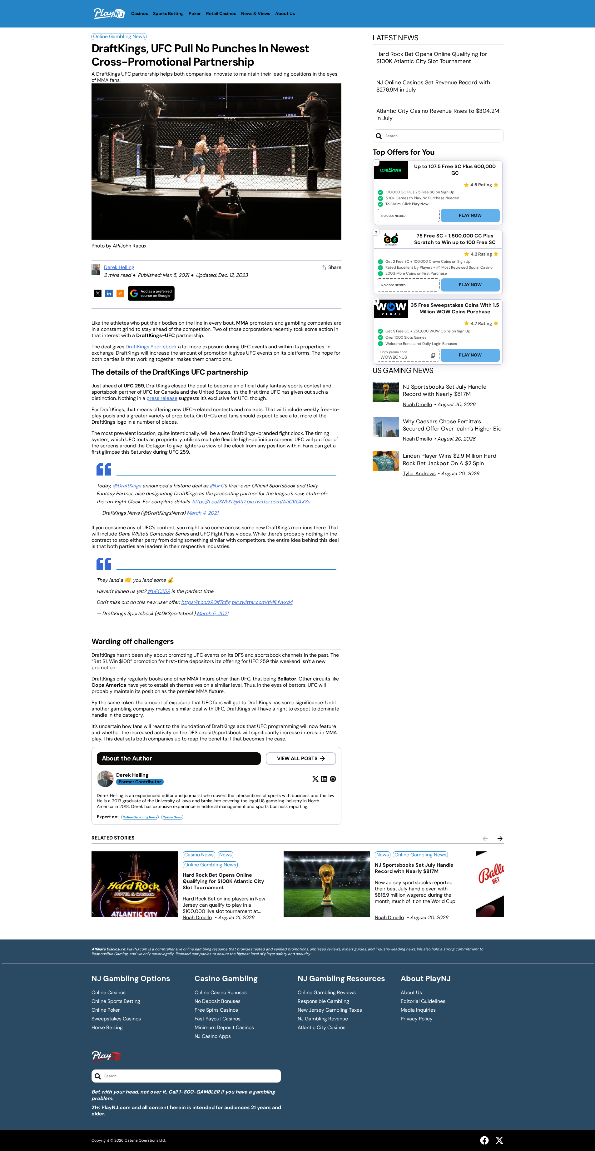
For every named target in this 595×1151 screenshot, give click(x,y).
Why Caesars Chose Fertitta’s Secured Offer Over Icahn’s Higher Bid (452, 425)
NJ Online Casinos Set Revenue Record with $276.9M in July (433, 86)
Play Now (470, 215)
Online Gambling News (119, 36)
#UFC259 (158, 591)
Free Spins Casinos (216, 1010)
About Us (411, 992)
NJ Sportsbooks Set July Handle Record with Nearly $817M (444, 390)
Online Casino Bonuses (221, 992)
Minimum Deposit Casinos (224, 1027)
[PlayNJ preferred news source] (151, 293)
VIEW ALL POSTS (297, 758)
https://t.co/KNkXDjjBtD (218, 501)
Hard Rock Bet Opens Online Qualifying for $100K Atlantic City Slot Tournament (432, 57)
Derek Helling (119, 267)
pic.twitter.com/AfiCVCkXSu (278, 501)
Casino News (172, 817)
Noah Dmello (417, 404)
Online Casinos (109, 992)
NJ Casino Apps (213, 1036)
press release (161, 398)
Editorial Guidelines (423, 1001)
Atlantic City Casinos (321, 1027)
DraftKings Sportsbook (151, 346)
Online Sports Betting (116, 1001)
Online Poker (106, 1010)
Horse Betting (107, 1027)
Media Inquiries (418, 1010)
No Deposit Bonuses (217, 1001)
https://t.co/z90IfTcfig (205, 602)
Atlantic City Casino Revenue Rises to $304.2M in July (437, 114)
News (225, 854)
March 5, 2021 (212, 613)
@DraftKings (126, 485)
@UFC (217, 485)
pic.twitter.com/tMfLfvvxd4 (262, 602)
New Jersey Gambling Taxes (330, 1010)
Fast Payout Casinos (217, 1019)
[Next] (500, 838)
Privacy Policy (417, 1019)
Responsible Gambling (323, 1001)
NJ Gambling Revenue (323, 1019)
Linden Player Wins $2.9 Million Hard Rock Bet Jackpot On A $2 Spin (450, 459)
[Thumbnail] (135, 884)
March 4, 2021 (202, 513)
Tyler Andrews (419, 473)
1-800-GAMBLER (199, 1092)
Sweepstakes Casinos (116, 1019)
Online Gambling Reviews (327, 992)
